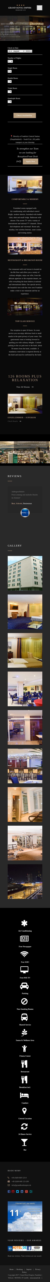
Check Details (13, 421)
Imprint (29, 1269)
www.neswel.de (35, 1278)
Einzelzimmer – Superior (22, 418)
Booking (20, 1269)
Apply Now (30, 161)
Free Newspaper (25, 947)
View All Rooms (23, 387)
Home (11, 1269)
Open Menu (39, 7)
